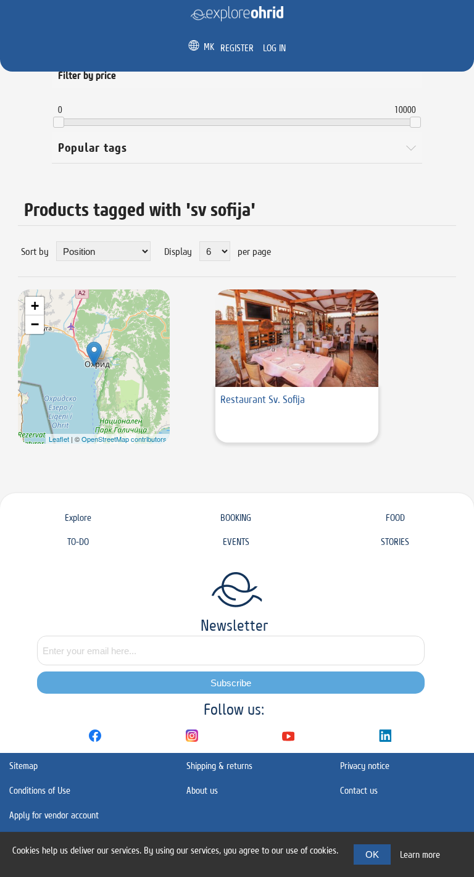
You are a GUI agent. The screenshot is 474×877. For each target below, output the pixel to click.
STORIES (395, 541)
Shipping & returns (219, 765)
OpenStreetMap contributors (124, 439)
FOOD (395, 517)
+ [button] (35, 306)
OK (372, 854)
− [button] (35, 324)
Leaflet (59, 439)
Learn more (420, 854)
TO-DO (78, 541)
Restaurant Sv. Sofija (262, 399)
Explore (78, 517)
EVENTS (236, 541)
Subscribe (230, 683)
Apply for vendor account (54, 815)
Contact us (359, 790)
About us (202, 790)
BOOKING (235, 517)
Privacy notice (364, 765)
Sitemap (23, 765)
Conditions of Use (39, 790)
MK (209, 46)
